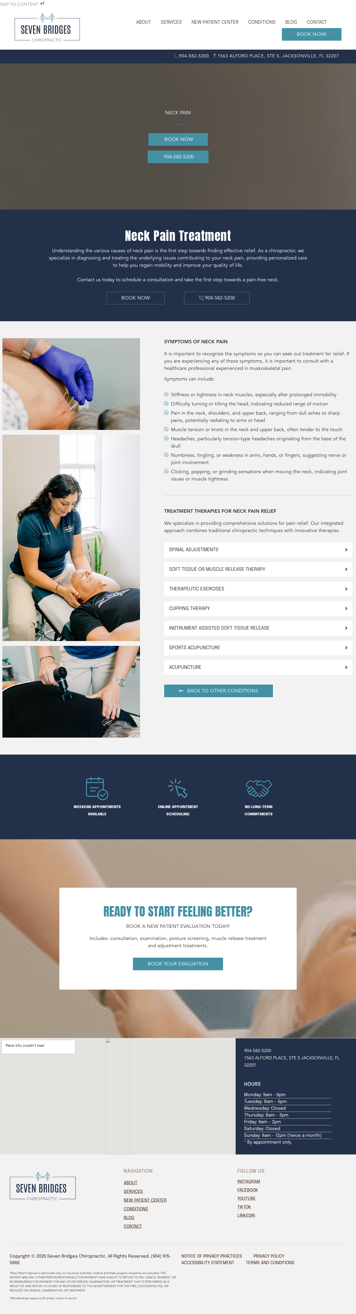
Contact (317, 22)
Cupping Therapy (189, 608)
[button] (258, 549)
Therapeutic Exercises (196, 589)
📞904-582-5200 (191, 56)
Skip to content (19, 4)
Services (171, 22)
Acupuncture (185, 667)
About (143, 22)
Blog (291, 22)
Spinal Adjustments (193, 549)
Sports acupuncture (194, 647)
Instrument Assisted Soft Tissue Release (219, 628)
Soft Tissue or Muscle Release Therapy (217, 569)
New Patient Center (215, 22)
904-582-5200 (257, 1050)
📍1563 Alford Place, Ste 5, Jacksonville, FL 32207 (275, 56)
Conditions (262, 22)
